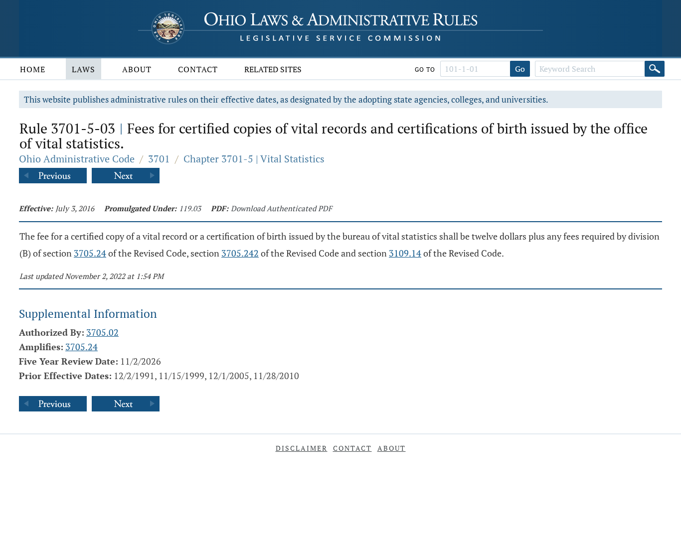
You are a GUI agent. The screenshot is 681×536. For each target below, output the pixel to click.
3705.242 (240, 253)
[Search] (655, 69)
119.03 (190, 208)
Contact (198, 69)
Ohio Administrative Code (77, 158)
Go (520, 68)
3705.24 (90, 253)
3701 (159, 158)
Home (32, 69)
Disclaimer (302, 448)
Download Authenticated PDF (281, 208)
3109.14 (405, 253)
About (137, 69)
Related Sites (273, 69)
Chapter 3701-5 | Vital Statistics (254, 158)
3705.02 (102, 332)
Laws (83, 69)
